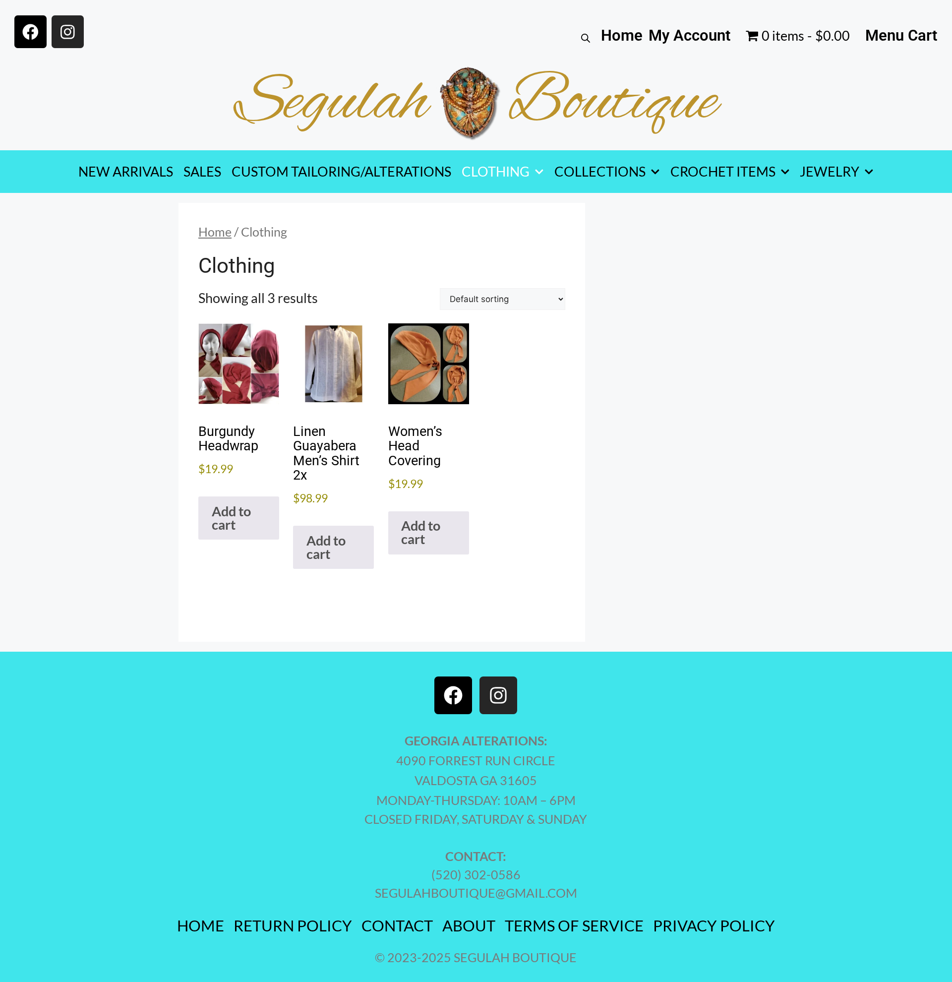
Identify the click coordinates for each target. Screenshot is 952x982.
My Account (689, 35)
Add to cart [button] (231, 518)
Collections (600, 171)
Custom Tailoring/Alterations (341, 171)
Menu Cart (901, 35)
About (468, 926)
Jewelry (829, 171)
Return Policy (293, 926)
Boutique (612, 103)
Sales (202, 171)
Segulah (331, 103)
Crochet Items (722, 171)
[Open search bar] (586, 35)
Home (622, 35)
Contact (397, 926)
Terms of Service (574, 926)
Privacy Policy (714, 926)
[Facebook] (30, 31)
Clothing (496, 171)
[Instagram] (68, 31)
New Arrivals (125, 171)
